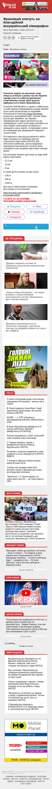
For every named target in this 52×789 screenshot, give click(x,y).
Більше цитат (26, 636)
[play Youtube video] (26, 593)
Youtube (15, 211)
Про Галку (26, 784)
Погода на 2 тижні (26, 646)
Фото (46, 779)
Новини (10, 776)
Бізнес (6, 779)
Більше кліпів (26, 607)
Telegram (15, 206)
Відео (10, 781)
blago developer (35, 114)
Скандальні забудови (25, 781)
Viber (38, 206)
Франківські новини (18, 49)
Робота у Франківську (30, 779)
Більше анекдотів (26, 570)
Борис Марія (13, 30)
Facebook (38, 211)
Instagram (14, 217)
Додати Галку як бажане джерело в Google (30, 38)
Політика (41, 776)
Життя (14, 779)
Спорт (6, 45)
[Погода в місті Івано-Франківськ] (26, 643)
